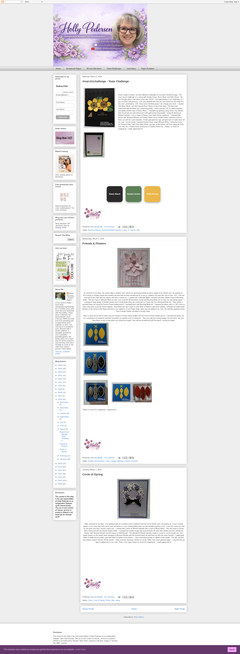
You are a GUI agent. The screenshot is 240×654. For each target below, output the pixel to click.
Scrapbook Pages (73, 69)
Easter (108, 600)
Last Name (60, 109)
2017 (60, 396)
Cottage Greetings (117, 461)
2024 (60, 372)
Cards (124, 230)
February (64, 456)
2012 (60, 474)
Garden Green (133, 194)
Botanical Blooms (94, 230)
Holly (71, 293)
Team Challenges (114, 69)
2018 (60, 392)
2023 (60, 375)
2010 (60, 480)
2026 (60, 365)
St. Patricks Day (134, 230)
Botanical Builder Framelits (111, 230)
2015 (60, 463)
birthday (91, 461)
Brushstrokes (99, 461)
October (63, 413)
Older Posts (179, 609)
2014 (60, 467)
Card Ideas (131, 69)
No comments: (110, 227)
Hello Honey (152, 194)
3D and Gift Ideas (94, 69)
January (63, 459)
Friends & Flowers (94, 243)
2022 (60, 379)
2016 (60, 399)
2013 (60, 470)
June (62, 426)
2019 (60, 389)
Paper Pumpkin (147, 69)
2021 (60, 382)
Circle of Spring (92, 474)
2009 (60, 484)
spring (118, 600)
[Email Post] (119, 227)
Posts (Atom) (139, 617)
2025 (60, 369)
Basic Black (114, 194)
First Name (60, 102)
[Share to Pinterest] (133, 227)
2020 (60, 386)
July (62, 422)
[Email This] (123, 227)
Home (58, 69)
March (63, 429)
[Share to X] (128, 227)
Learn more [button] (81, 649)
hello (112, 600)
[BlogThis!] (126, 227)
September (64, 417)
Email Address (62, 95)
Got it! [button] (232, 649)
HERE (64, 228)
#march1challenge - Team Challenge (105, 81)
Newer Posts (88, 609)
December (64, 402)
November (64, 408)
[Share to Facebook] (130, 227)
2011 (60, 477)
